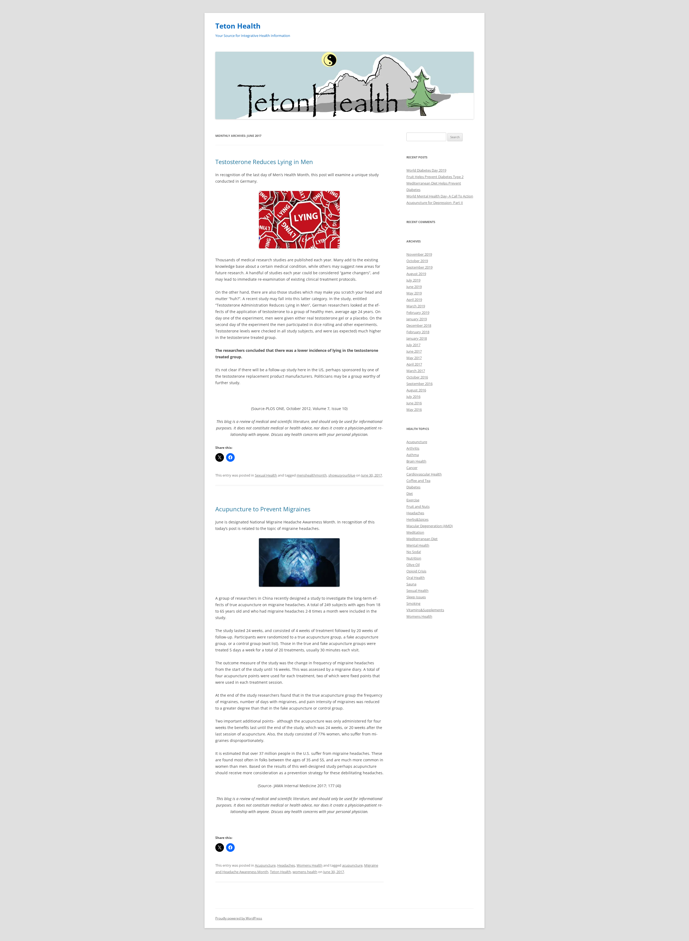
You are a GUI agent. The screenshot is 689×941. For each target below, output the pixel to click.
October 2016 (417, 377)
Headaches (286, 865)
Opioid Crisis (416, 571)
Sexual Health (266, 475)
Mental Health (417, 545)
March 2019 (415, 306)
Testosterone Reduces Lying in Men (264, 162)
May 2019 (414, 293)
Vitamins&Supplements (425, 609)
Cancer (411, 467)
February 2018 (417, 331)
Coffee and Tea (418, 480)
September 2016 (419, 383)
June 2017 (414, 351)
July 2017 (413, 344)
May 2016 (414, 409)
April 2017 (414, 364)
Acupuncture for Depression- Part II (434, 202)
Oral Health (415, 577)
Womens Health (309, 865)
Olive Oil (413, 564)
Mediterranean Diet (422, 538)
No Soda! (413, 551)
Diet (409, 493)
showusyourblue (341, 475)
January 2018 (416, 338)
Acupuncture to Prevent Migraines (262, 509)
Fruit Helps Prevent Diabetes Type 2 (434, 176)
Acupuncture (265, 865)
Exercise (412, 500)
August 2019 (416, 273)
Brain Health (416, 461)
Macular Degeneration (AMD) (429, 525)
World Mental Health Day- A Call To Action (439, 196)
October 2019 (417, 260)
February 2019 (417, 312)
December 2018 (418, 325)
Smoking (413, 603)
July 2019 (413, 280)
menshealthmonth (312, 475)
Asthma (412, 454)
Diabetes (413, 487)
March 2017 (415, 370)
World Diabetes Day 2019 (426, 170)
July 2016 (413, 396)
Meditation (415, 532)
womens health (305, 871)
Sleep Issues (416, 597)
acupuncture (352, 865)
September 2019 (419, 267)
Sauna (411, 584)
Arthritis (412, 448)
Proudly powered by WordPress (238, 918)
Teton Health (238, 26)
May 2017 (414, 357)
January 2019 (416, 319)
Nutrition (413, 558)
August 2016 (416, 390)
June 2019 (414, 286)
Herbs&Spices (417, 519)
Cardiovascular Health (424, 474)
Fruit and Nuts (418, 506)
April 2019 (414, 299)
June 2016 (414, 403)
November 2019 (419, 254)
